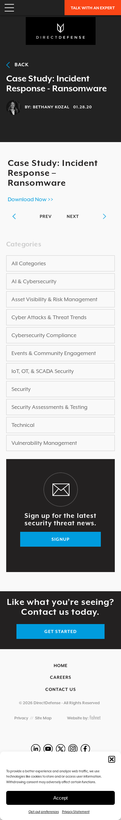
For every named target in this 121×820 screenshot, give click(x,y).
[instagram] (73, 748)
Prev (46, 216)
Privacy (21, 718)
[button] (112, 759)
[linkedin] (35, 748)
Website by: (78, 718)
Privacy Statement (76, 811)
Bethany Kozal (51, 107)
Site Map (43, 718)
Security (21, 389)
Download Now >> (30, 199)
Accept (60, 797)
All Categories (28, 263)
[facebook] (85, 748)
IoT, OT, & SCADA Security (42, 371)
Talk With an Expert (93, 8)
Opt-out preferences (44, 811)
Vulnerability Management (44, 443)
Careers (60, 677)
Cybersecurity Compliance (43, 335)
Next (73, 216)
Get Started (60, 631)
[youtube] (48, 748)
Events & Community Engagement (53, 353)
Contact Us (60, 689)
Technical (22, 425)
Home (61, 665)
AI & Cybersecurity (33, 281)
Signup (60, 539)
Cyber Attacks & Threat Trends (49, 317)
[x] (60, 748)
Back (19, 64)
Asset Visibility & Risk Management (54, 299)
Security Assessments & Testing (49, 407)
